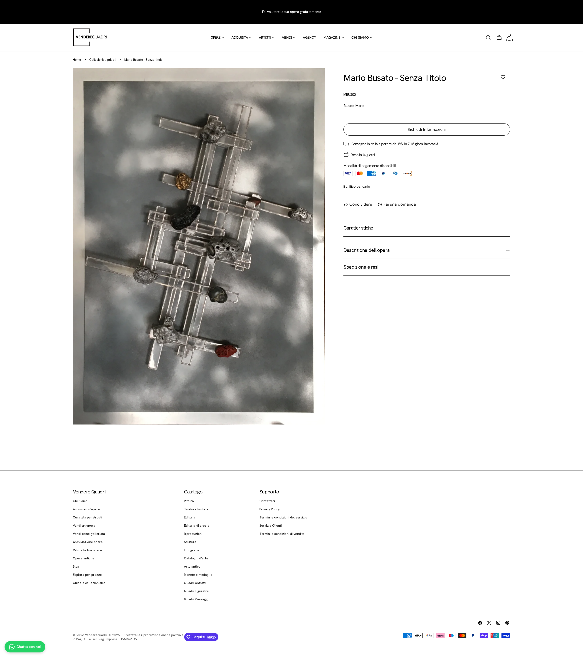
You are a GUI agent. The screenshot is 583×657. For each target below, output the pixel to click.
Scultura (190, 542)
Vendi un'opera (84, 525)
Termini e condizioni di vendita (281, 534)
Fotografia (191, 550)
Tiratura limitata (196, 509)
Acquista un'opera (86, 509)
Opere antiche (83, 558)
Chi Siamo (80, 501)
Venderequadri (96, 635)
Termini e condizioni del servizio (283, 517)
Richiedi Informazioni (427, 129)
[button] (503, 77)
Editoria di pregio (197, 525)
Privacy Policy (269, 509)
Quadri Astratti (195, 583)
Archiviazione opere (88, 542)
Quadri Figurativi (196, 591)
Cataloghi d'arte (196, 558)
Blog (76, 566)
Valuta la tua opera (87, 550)
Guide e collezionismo (89, 583)
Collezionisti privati (102, 60)
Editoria (189, 517)
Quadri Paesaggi (196, 599)
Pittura (189, 501)
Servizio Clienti (270, 525)
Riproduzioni (193, 534)
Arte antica (192, 566)
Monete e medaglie (198, 575)
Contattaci (267, 501)
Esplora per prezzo (87, 575)
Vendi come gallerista (89, 534)
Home (77, 60)
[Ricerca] (488, 37)
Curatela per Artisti (87, 517)
